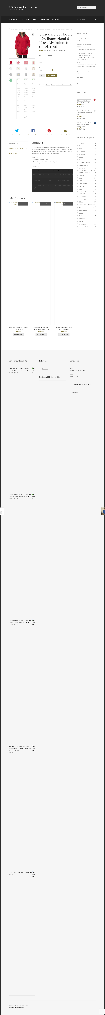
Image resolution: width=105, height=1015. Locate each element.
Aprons (81, 145)
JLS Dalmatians (83, 180)
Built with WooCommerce (16, 1007)
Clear (55, 70)
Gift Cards (82, 168)
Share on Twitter (16, 134)
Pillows (81, 202)
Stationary (82, 215)
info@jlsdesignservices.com (77, 370)
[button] (33, 34)
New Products (45, 19)
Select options (18, 334)
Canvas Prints (83, 151)
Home (12, 29)
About (27, 19)
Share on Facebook (33, 134)
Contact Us (35, 19)
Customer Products (84, 162)
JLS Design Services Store (24, 7)
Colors (41, 68)
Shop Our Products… (15, 19)
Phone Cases (82, 199)
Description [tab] (13, 144)
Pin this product (49, 134)
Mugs (80, 189)
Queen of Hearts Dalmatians (87, 204)
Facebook (45, 369)
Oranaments (82, 196)
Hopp (80, 178)
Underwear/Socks (84, 227)
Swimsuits (82, 218)
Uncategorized (83, 224)
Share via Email (65, 134)
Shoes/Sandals (83, 210)
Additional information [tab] (18, 148)
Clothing (17, 29)
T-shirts (81, 221)
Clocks (81, 157)
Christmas (82, 154)
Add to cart (51, 75)
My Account (55, 19)
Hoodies (23, 29)
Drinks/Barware (83, 165)
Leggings (81, 186)
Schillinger (82, 207)
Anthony (81, 143)
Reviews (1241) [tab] (13, 153)
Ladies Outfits (83, 183)
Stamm (81, 213)
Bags (80, 148)
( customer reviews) (56, 50)
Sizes (40, 62)
